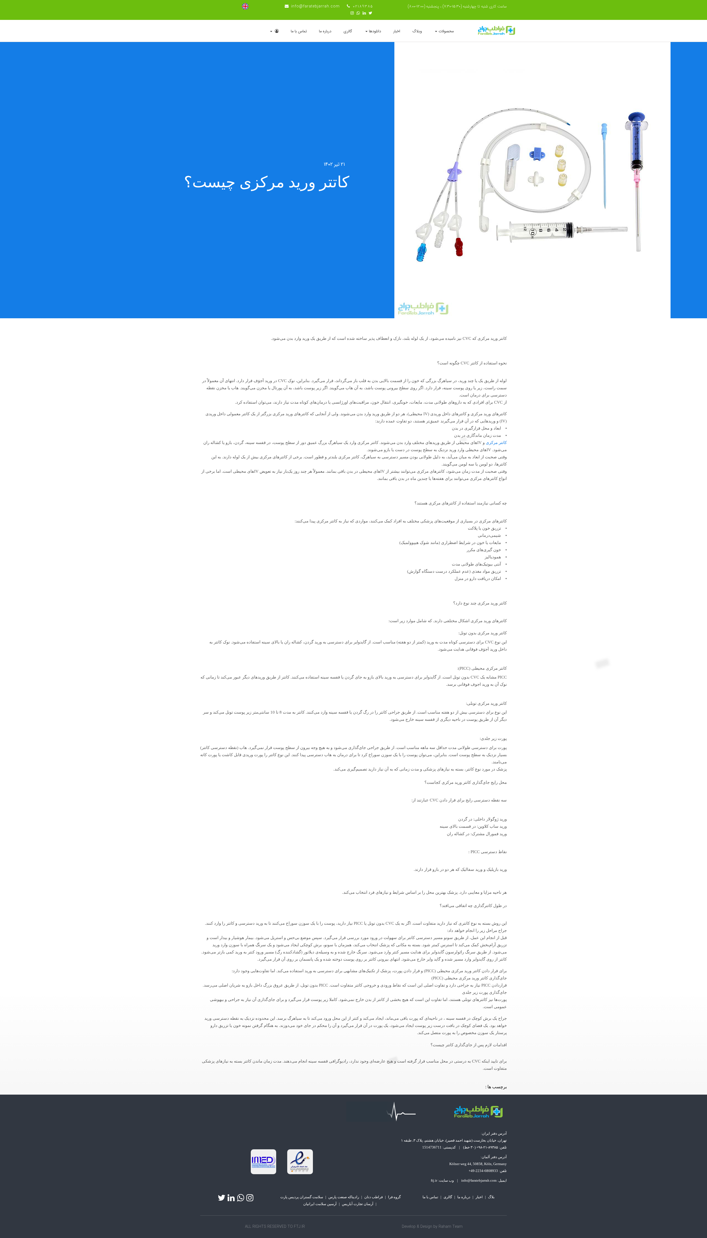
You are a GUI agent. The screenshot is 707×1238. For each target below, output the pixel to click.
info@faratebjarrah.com (315, 6)
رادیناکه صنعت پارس (343, 1197)
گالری (348, 31)
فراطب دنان (373, 1197)
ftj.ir (434, 1180)
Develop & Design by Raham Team (432, 1227)
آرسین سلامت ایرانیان (320, 1204)
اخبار (396, 31)
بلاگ (491, 1197)
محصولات (446, 31)
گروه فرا (394, 1197)
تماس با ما (299, 31)
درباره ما (325, 31)
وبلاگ (417, 31)
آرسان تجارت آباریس (357, 1204)
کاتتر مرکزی (496, 442)
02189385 (363, 6)
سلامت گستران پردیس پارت (301, 1197)
